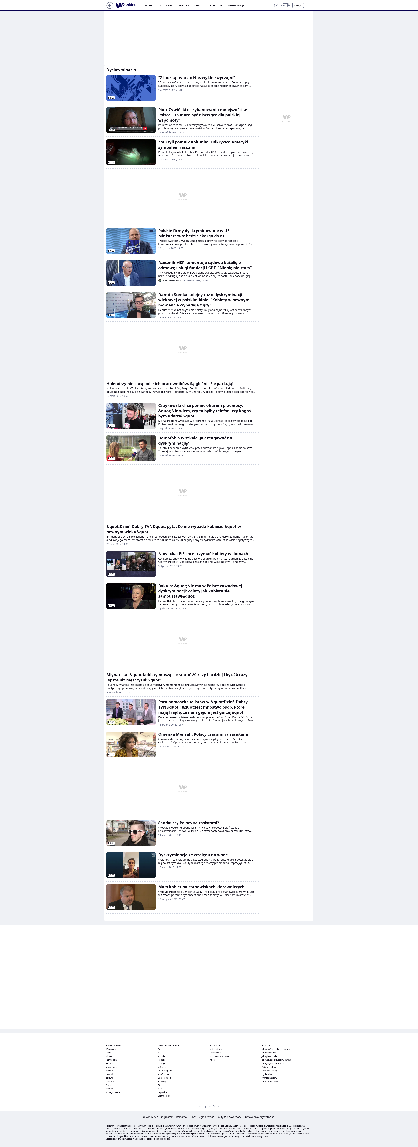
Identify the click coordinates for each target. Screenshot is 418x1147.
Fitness (161, 1085)
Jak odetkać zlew (269, 1052)
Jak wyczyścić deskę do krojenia (276, 1049)
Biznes (109, 1056)
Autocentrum (216, 1049)
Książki (161, 1052)
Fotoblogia (162, 1081)
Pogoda (109, 1088)
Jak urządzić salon (270, 1081)
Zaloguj (298, 5)
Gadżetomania (164, 1078)
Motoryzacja (236, 5)
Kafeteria (162, 1067)
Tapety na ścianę (269, 1070)
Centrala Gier (164, 1095)
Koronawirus (215, 1052)
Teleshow (110, 1081)
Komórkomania (165, 1074)
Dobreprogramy (165, 1070)
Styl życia (216, 5)
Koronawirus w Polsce (219, 1056)
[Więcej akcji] (257, 77)
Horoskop (162, 1060)
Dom (160, 1049)
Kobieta (109, 1070)
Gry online (162, 1092)
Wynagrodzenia (113, 1092)
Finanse (184, 5)
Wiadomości (153, 5)
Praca (108, 1085)
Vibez (212, 1060)
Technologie (111, 1060)
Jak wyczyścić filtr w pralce (273, 1063)
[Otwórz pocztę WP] (276, 5)
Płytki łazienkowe (269, 1067)
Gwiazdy (199, 5)
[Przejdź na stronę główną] (109, 7)
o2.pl (160, 1088)
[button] (285, 5)
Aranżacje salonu (269, 1078)
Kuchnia (161, 1056)
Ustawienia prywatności (259, 1117)
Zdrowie (109, 1078)
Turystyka (162, 1063)
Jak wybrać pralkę (269, 1056)
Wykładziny (267, 1074)
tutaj (169, 1139)
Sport (170, 5)
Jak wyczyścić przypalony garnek (276, 1060)
